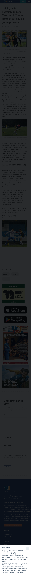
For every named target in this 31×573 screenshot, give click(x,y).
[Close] (27, 548)
